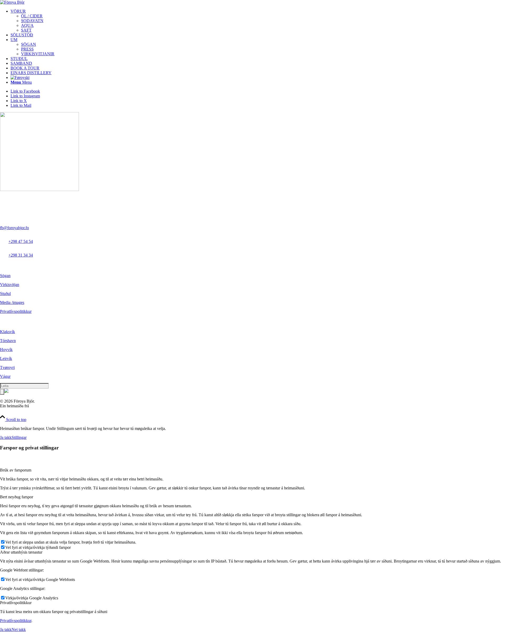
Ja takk (6, 437)
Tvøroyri (7, 367)
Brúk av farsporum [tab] (15, 470)
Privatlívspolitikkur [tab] (16, 602)
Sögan (5, 275)
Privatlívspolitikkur (16, 311)
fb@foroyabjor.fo (14, 227)
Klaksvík (7, 331)
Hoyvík (6, 349)
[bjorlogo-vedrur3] (12, 2)
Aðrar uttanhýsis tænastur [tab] (21, 552)
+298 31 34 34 (20, 255)
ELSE (35, 406)
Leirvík (6, 358)
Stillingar (19, 437)
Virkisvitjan (9, 284)
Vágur (5, 376)
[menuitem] (258, 21)
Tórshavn (8, 340)
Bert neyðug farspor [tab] (16, 497)
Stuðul (5, 293)
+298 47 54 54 (20, 241)
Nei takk (19, 629)
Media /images (12, 302)
